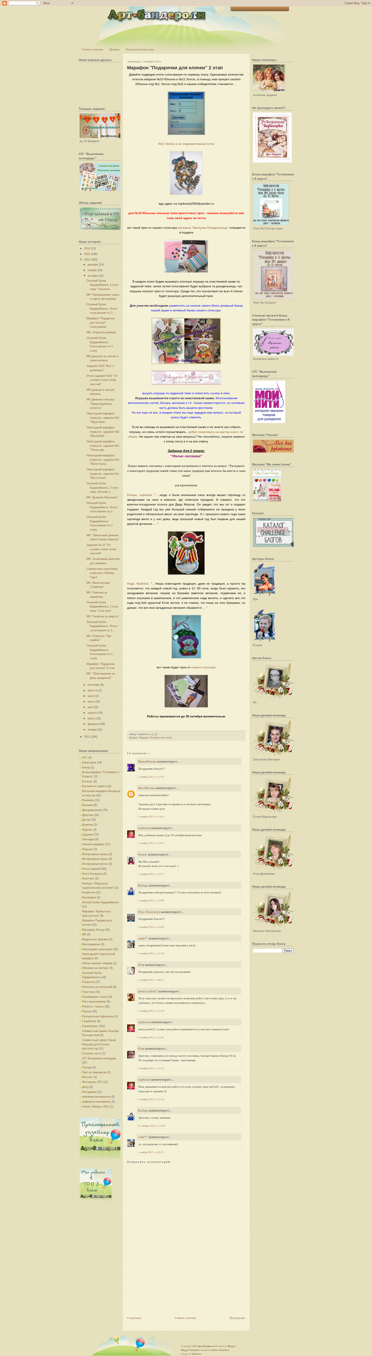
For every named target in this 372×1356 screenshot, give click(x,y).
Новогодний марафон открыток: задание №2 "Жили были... (103, 459)
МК (84, 934)
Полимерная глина (94, 996)
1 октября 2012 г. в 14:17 (151, 843)
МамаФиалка (147, 761)
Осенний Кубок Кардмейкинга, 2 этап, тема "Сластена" (103, 606)
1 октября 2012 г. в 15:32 (151, 874)
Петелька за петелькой (97, 986)
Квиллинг (88, 878)
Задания (87, 834)
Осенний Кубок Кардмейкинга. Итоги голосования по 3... (102, 308)
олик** (143, 938)
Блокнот (87, 781)
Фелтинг (87, 1077)
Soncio (142, 854)
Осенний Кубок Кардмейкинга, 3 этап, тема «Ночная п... (103, 487)
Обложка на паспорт (95, 968)
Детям (86, 819)
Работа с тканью (93, 1006)
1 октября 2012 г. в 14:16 (151, 816)
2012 (87, 259)
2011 (87, 736)
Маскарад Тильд (93, 929)
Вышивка (88, 800)
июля (91, 696)
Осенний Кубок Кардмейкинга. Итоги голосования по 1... (102, 626)
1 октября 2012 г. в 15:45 (151, 900)
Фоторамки (89, 1091)
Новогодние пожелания (97, 949)
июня (91, 701)
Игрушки (87, 849)
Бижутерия (89, 762)
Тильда (86, 1067)
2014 (87, 248)
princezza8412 (148, 991)
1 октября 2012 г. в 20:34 (151, 926)
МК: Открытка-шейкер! (101, 332)
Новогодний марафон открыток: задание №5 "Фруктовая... (103, 417)
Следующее (134, 1318)
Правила (114, 49)
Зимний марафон (93, 844)
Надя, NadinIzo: (138, 583)
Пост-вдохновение (94, 1001)
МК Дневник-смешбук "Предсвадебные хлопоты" (101, 403)
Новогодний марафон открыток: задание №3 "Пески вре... (103, 445)
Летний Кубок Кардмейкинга (100, 902)
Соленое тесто (91, 1053)
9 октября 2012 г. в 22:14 (151, 1099)
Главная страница (92, 49)
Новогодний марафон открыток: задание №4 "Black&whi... (103, 431)
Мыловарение (91, 944)
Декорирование (92, 810)
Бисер (86, 767)
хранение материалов (96, 1096)
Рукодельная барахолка (140, 49)
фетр (85, 1087)
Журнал (87, 829)
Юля (141, 964)
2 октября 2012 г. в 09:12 (151, 979)
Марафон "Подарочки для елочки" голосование (101, 322)
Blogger (232, 1346)
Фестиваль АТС (92, 1082)
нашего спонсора (203, 667)
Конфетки (88, 892)
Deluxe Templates (220, 1350)
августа (93, 690)
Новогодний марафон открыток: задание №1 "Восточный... (103, 473)
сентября (93, 684)
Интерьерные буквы (95, 854)
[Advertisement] (159, 1285)
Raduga (143, 885)
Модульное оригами (95, 939)
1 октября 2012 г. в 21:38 (151, 953)
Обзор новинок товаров (97, 963)
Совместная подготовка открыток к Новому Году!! (102, 573)
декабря (93, 264)
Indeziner (196, 1354)
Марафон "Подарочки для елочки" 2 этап (175, 67)
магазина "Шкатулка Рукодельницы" (203, 227)
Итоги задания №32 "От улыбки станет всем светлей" (102, 380)
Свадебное (89, 1021)
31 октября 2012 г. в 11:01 (152, 1125)
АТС (84, 757)
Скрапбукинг (90, 1026)
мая (90, 707)
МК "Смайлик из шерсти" (103, 616)
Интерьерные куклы (95, 863)
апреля (92, 712)
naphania (144, 828)
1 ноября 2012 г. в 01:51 (150, 1152)
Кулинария (89, 897)
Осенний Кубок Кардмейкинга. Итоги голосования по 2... (102, 507)
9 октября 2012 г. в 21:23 (151, 1068)
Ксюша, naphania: (140, 495)
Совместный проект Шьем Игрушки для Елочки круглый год (99, 1044)
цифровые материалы (96, 1101)
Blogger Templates (190, 1350)
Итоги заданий (91, 868)
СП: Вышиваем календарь (99, 1058)
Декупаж (87, 815)
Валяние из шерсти (94, 786)
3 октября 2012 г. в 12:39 (151, 1010)
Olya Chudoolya (149, 912)
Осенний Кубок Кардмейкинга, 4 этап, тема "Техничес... (103, 285)
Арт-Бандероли (206, 1346)
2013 (87, 254)
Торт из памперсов (94, 1072)
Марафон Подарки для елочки (155, 737)
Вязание (87, 805)
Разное (86, 1011)
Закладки (88, 839)
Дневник (87, 824)
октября (93, 275)
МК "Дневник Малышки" (102, 497)
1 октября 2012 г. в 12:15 (151, 776)
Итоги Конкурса (92, 873)
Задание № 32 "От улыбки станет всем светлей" (101, 549)
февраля (93, 724)
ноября (92, 270)
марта (91, 718)
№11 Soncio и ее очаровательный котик (186, 143)
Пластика (88, 991)
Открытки (88, 982)
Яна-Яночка (146, 788)
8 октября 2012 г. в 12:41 (151, 1037)
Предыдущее (237, 1318)
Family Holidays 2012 (95, 1106)
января (92, 729)
